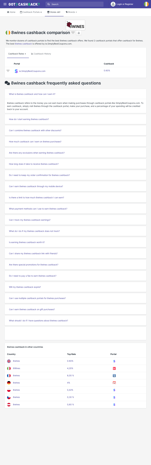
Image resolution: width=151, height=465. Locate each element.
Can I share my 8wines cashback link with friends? (33, 253)
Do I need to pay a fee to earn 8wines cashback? (32, 276)
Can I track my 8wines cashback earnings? (29, 220)
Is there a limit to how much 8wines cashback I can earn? (36, 197)
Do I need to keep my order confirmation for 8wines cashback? (39, 175)
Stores (55, 12)
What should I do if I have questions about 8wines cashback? (38, 320)
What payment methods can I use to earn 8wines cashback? (38, 208)
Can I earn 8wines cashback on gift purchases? (32, 309)
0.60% (107, 70)
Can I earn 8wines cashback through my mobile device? (36, 186)
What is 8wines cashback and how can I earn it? (32, 94)
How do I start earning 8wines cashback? (29, 119)
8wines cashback (23, 43)
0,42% (70, 390)
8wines (16, 361)
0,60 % (70, 404)
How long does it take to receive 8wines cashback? (34, 164)
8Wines (16, 368)
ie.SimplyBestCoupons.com (32, 71)
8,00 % (70, 375)
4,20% (70, 368)
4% (68, 382)
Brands (72, 12)
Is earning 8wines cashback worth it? (27, 242)
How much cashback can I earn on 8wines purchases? (35, 141)
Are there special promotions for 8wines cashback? (33, 264)
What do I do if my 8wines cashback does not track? (34, 231)
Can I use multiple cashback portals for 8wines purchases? (37, 298)
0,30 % (70, 397)
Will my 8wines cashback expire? (25, 287)
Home (12, 12)
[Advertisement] (75, 333)
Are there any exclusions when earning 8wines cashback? (37, 152)
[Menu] (5, 4)
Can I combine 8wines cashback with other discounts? (35, 130)
